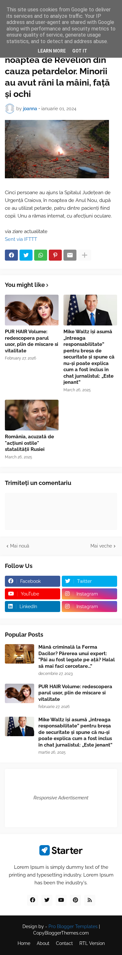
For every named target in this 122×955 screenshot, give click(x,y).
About (43, 943)
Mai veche (101, 545)
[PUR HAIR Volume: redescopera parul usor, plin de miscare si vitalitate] (32, 310)
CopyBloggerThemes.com (61, 933)
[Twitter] (26, 255)
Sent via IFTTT (21, 239)
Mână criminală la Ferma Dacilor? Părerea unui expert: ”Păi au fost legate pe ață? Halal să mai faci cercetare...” (76, 656)
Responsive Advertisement (61, 797)
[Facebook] (11, 255)
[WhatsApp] (40, 255)
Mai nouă (19, 545)
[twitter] (46, 900)
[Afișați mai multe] (84, 255)
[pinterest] (75, 900)
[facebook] (32, 900)
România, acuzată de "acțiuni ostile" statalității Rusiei (29, 443)
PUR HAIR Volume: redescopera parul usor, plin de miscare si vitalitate (31, 341)
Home (24, 943)
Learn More (52, 50)
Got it (79, 50)
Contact (64, 943)
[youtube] (61, 900)
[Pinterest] (55, 255)
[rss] (89, 900)
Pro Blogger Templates (73, 926)
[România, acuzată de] (32, 415)
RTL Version (92, 943)
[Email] (69, 255)
